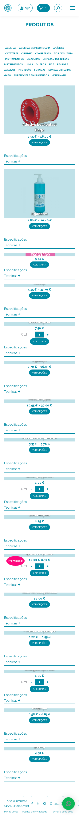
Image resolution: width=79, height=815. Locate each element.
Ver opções (39, 142)
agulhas (10, 48)
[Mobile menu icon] (72, 8)
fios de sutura (63, 53)
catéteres (11, 53)
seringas (40, 70)
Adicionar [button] (39, 341)
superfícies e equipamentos (31, 75)
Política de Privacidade (34, 811)
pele (51, 64)
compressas (43, 53)
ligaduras (33, 59)
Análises (58, 48)
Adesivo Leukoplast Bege (39, 127)
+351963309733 (63, 803)
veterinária (59, 75)
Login (26, 7)
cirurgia (26, 53)
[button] (68, 803)
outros (41, 64)
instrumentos (14, 59)
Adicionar (39, 264)
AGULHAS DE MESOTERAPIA (34, 48)
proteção (25, 70)
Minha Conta (11, 811)
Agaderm (39, 214)
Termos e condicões (62, 811)
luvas (29, 64)
